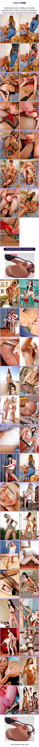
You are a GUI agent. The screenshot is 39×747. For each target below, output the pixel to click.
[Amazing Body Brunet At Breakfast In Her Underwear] (10, 613)
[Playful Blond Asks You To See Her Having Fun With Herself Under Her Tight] (29, 496)
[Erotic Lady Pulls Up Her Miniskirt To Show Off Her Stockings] (29, 438)
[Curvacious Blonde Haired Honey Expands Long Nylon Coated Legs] (10, 555)
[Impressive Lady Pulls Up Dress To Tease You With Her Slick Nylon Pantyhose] (29, 380)
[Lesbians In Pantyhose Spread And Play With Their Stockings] (10, 409)
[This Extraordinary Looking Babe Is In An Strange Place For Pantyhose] (29, 322)
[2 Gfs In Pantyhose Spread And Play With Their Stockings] (10, 642)
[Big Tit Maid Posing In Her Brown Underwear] (29, 671)
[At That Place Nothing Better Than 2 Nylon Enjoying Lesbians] (10, 671)
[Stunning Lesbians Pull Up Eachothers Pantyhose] (10, 322)
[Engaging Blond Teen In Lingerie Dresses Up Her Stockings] (10, 496)
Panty (19, 3)
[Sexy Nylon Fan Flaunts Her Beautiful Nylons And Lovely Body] (29, 642)
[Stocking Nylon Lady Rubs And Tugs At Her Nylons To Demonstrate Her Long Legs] (29, 351)
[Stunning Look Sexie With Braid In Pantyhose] (10, 467)
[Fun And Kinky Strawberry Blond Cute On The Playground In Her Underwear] (10, 380)
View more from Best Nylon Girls (19, 249)
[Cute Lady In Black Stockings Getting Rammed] (29, 613)
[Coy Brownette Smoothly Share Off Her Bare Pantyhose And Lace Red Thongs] (29, 293)
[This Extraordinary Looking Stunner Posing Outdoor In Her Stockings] (10, 293)
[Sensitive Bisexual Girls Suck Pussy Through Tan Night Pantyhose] (10, 351)
